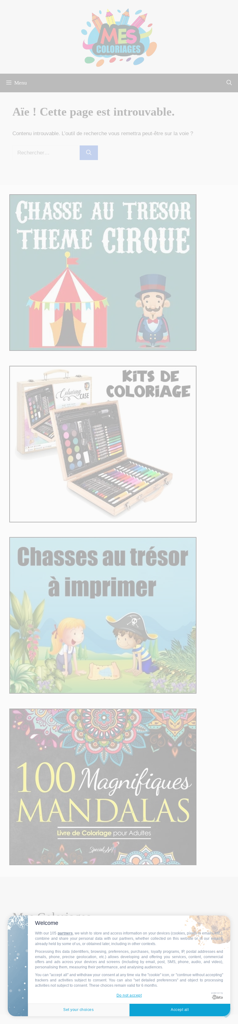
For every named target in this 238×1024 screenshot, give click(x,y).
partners (65, 933)
